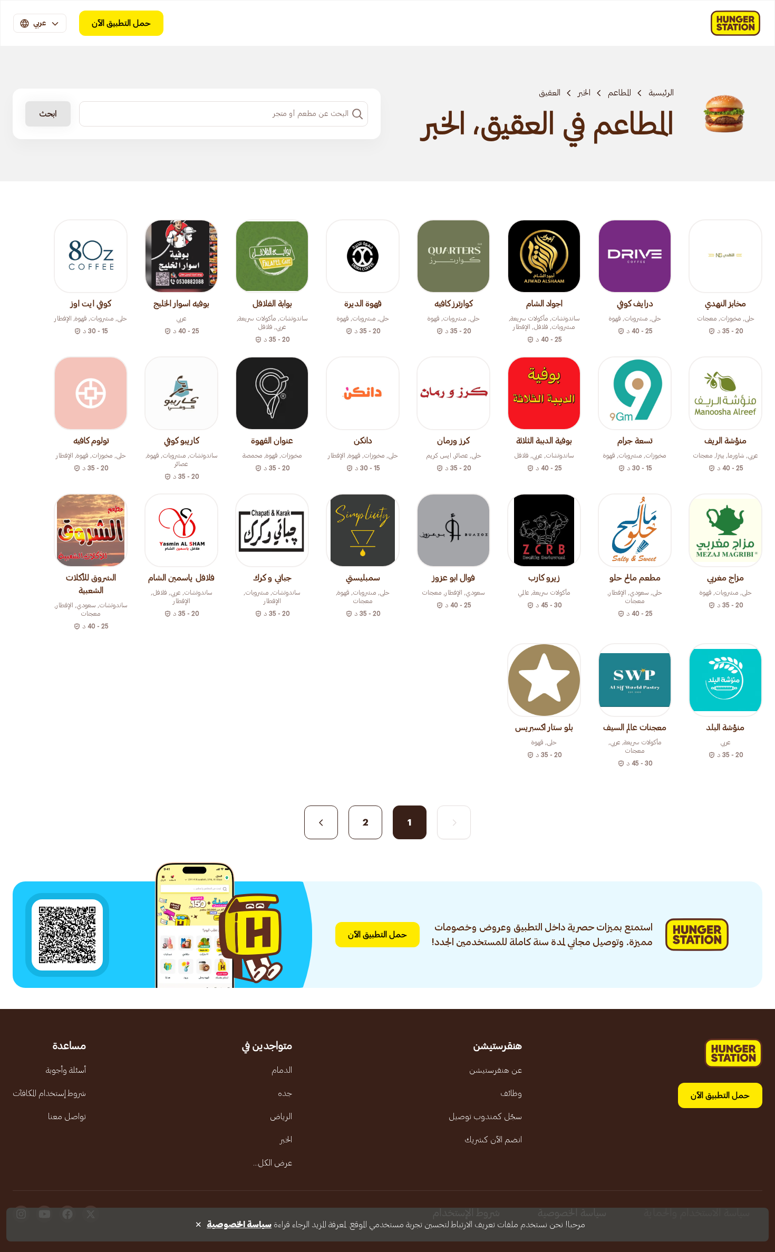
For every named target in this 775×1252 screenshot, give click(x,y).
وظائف (511, 1093)
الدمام (282, 1070)
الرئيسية (661, 93)
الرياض (281, 1116)
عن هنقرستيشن (495, 1070)
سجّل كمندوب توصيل (485, 1116)
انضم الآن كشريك (493, 1139)
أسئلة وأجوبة (66, 1070)
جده (285, 1093)
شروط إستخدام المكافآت (49, 1093)
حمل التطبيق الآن (121, 23)
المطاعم (619, 93)
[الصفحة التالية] (321, 822)
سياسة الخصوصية (239, 1224)
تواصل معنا (67, 1116)
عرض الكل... (272, 1163)
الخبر (584, 93)
